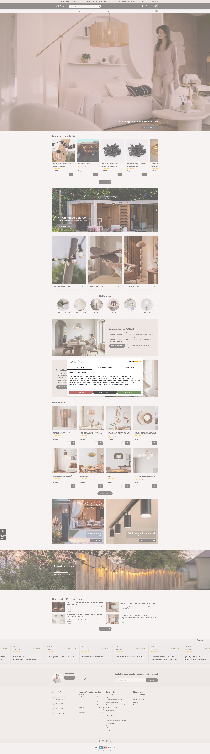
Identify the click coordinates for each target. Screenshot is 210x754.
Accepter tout (129, 392)
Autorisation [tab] (80, 367)
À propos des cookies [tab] (105, 367)
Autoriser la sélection (105, 392)
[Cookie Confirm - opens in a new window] (134, 362)
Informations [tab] (130, 367)
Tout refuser (81, 392)
